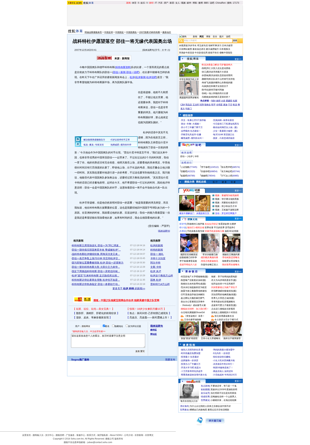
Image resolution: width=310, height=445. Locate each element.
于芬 (230, 104)
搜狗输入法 (38, 435)
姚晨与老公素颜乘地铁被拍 (194, 291)
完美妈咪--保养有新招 (223, 120)
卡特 (196, 156)
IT (156, 3)
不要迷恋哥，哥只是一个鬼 (223, 386)
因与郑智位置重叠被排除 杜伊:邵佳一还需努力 (97, 262)
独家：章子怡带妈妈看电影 (224, 276)
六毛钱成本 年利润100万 (225, 375)
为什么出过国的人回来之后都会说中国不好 (210, 406)
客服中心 (80, 435)
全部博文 (149, 435)
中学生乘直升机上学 (189, 79)
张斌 (204, 93)
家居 (172, 3)
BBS (206, 3)
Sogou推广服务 (80, 359)
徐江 (204, 72)
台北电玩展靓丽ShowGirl (193, 312)
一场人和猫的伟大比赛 (217, 93)
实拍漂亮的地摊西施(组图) (223, 294)
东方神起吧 (226, 171)
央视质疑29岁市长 (188, 45)
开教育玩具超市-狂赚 (191, 134)
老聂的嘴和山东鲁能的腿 (220, 82)
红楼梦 (233, 224)
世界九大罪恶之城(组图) (222, 298)
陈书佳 (205, 89)
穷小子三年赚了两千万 (192, 127)
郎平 (213, 104)
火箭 (223, 100)
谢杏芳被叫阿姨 (216, 89)
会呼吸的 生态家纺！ (191, 131)
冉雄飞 (205, 82)
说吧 (212, 3)
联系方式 (91, 435)
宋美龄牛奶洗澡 (186, 52)
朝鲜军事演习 (214, 45)
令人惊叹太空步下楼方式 (226, 319)
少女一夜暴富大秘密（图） (226, 131)
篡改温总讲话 (198, 49)
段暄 (204, 68)
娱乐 (143, 3)
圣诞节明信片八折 (188, 264)
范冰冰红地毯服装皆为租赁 (194, 287)
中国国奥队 (131, 32)
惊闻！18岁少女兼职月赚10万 (146, 308)
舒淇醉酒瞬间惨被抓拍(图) (223, 291)
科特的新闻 (156, 249)
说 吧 (198, 144)
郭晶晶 (188, 104)
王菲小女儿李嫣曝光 (210, 338)
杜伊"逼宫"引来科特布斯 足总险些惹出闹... (95, 275)
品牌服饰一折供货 (189, 360)
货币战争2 (230, 227)
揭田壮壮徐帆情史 (189, 254)
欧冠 (235, 104)
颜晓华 (205, 79)
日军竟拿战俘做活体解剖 (193, 294)
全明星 (219, 104)
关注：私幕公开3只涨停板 (193, 120)
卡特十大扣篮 (157, 258)
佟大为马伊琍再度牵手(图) (223, 280)
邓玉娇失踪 (202, 45)
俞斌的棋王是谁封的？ (219, 97)
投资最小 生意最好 (190, 357)
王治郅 (195, 104)
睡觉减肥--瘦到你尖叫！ (192, 138)
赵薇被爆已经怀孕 (188, 257)
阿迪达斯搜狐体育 (93, 32)
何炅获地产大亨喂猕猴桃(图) (194, 276)
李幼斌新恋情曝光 (230, 257)
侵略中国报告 (225, 52)
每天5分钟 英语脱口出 (223, 134)
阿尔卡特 (155, 262)
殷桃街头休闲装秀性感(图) (193, 284)
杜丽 (235, 100)
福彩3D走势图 (231, 231)
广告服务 (70, 435)
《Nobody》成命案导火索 (193, 305)
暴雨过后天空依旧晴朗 (218, 409)
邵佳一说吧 (132, 72)
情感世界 (205, 396)
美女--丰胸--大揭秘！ (191, 124)
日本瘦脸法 (224, 49)
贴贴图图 (205, 389)
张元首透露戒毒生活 (224, 316)
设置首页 (26, 435)
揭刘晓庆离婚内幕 (209, 257)
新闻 (128, 3)
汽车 (160, 3)
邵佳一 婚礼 (157, 254)
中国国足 (119, 32)
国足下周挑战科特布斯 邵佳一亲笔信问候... (96, 271)
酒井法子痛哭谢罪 (232, 338)
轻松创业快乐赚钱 (221, 357)
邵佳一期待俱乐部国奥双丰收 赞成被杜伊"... (96, 249)
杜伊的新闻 (156, 245)
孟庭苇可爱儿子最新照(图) (223, 305)
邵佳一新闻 (119, 72)
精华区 (153, 330)
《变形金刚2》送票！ (194, 316)
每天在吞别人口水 (189, 401)
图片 (221, 36)
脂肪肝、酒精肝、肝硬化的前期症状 (96, 313)
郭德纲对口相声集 (195, 224)
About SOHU (116, 435)
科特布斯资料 (123, 67)
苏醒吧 (184, 171)
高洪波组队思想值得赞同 (220, 75)
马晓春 (205, 97)
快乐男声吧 (226, 167)
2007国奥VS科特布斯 (149, 32)
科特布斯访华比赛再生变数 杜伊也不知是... (96, 279)
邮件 (189, 3)
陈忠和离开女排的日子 (217, 86)
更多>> (238, 59)
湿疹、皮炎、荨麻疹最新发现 (92, 317)
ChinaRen (221, 3)
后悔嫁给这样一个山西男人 (223, 396)
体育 (134, 3)
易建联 (229, 100)
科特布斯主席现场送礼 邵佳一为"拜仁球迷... (96, 245)
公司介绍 (128, 435)
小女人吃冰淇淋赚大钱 (224, 360)
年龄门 (188, 108)
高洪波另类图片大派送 (217, 72)
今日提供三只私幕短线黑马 (226, 124)
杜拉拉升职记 (211, 224)
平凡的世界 (219, 227)
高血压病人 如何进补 (223, 371)
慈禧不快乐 (213, 52)
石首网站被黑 (185, 49)
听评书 (183, 224)
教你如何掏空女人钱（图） (226, 127)
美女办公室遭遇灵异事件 (193, 301)
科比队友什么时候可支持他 (222, 79)
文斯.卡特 (155, 266)
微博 (200, 3)
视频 (183, 3)
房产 (166, 3)
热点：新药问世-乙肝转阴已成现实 (149, 313)
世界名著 (209, 227)
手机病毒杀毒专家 (195, 231)
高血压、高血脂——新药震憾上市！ (150, 317)
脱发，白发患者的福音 (224, 138)
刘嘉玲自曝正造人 (209, 264)
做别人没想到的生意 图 (192, 349)
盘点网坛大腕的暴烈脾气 (193, 298)
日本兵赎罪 (227, 45)
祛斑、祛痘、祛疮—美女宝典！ (93, 308)
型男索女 (205, 400)
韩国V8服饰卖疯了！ (223, 367)
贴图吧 (184, 175)
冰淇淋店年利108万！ (223, 364)
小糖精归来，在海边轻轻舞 (223, 400)
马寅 (204, 86)
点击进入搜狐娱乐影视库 (223, 309)
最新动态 (166, 32)
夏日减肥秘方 (212, 49)
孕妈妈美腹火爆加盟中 (224, 349)
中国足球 (108, 32)
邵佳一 (183, 156)
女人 (177, 3)
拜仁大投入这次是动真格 (218, 68)
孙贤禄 (205, 75)
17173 (236, 3)
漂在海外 (184, 406)
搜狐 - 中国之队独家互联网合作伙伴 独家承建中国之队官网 (126, 300)
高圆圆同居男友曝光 (189, 97)
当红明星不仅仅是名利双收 (223, 393)
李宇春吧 (205, 167)
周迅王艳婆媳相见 (209, 261)
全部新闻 (139, 435)
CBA (182, 104)
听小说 (183, 227)
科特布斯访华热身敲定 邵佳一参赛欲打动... (96, 284)
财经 (151, 3)
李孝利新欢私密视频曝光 (223, 301)
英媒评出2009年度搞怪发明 (224, 389)
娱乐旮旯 (205, 393)
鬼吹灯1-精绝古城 (195, 227)
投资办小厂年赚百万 (190, 364)
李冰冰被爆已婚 (210, 254)
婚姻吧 (204, 175)
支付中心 (49, 435)
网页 (201, 36)
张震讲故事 (223, 224)
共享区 (183, 231)
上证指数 (185, 167)
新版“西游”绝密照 (189, 338)
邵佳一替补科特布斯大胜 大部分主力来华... (96, 266)
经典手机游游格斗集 (214, 231)
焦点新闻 (205, 386)
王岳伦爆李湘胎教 (192, 319)
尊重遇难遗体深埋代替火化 (194, 375)
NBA (213, 100)
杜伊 (132, 77)
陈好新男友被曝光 (230, 264)
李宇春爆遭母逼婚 (188, 261)
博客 (195, 3)
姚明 (218, 100)
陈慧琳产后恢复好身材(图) (193, 280)
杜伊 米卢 (155, 271)
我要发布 (170, 359)
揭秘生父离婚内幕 (231, 254)
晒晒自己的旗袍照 (198, 409)
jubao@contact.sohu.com (99, 442)
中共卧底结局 (201, 52)
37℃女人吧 (226, 175)
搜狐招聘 (60, 435)
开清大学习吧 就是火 (191, 367)
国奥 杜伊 (155, 279)
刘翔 (201, 104)
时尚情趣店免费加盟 (190, 353)
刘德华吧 (205, 171)
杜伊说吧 (151, 77)
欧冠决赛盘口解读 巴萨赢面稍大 (217, 64)
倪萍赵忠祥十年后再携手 (223, 284)
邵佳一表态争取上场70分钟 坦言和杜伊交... (96, 258)
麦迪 (225, 104)
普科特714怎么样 (160, 284)
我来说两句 (148, 50)
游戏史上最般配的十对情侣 (224, 312)
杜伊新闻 (141, 77)
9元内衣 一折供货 (221, 353)
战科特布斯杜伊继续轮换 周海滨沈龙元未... (96, 254)
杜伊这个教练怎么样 (161, 275)
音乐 (215, 36)
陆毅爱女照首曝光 (230, 261)
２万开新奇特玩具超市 (192, 371)
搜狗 (229, 3)
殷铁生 (207, 104)
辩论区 (153, 334)
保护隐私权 (102, 435)
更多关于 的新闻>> (128, 288)
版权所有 (118, 438)
